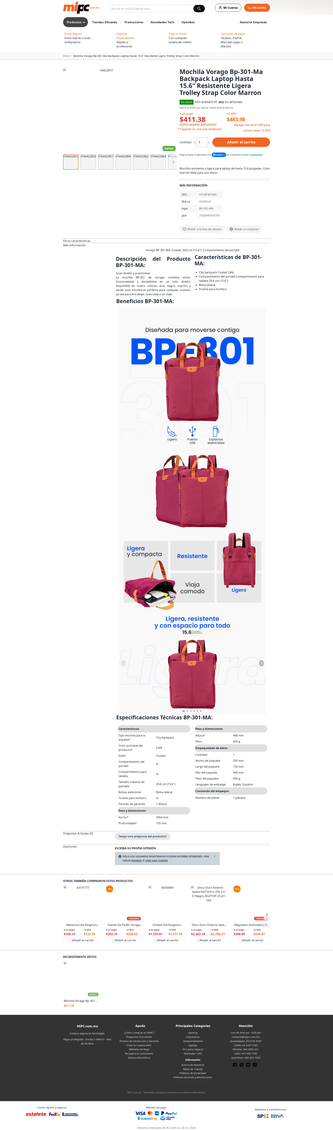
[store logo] (81, 8)
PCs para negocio (193, 1049)
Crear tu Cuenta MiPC (139, 1045)
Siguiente (173, 162)
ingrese (136, 860)
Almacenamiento (193, 1041)
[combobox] (157, 8)
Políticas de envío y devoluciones (193, 1077)
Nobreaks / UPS (193, 1053)
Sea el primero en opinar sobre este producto (206, 107)
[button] (120, 110)
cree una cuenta (156, 860)
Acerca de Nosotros (193, 1065)
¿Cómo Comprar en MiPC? (139, 1032)
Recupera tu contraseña (139, 1053)
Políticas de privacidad (193, 1073)
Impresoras (193, 1037)
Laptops (193, 1045)
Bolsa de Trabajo (193, 1069)
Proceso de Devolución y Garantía (139, 1041)
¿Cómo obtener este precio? (198, 124)
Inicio (66, 56)
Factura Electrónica (139, 1057)
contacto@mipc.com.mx (246, 1037)
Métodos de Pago (139, 1049)
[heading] (89, 241)
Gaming (193, 1032)
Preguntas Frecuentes (139, 1037)
